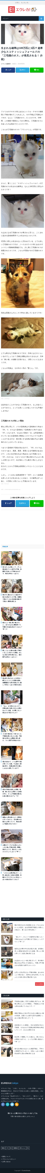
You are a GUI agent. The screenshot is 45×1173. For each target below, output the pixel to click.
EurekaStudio (26, 1170)
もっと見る (39, 984)
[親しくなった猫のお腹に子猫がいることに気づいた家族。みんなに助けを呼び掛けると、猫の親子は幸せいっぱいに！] (11, 642)
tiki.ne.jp (6, 483)
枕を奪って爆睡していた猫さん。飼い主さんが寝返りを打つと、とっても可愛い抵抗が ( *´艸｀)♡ (29, 1039)
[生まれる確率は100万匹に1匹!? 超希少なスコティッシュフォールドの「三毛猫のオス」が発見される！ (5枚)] (22, 34)
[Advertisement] (24, 89)
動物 (3, 1148)
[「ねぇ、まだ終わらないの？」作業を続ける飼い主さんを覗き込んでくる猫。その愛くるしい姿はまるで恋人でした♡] (11, 697)
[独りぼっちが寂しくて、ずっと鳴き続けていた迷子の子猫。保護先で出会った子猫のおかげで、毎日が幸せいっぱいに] (11, 558)
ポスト (22, 70)
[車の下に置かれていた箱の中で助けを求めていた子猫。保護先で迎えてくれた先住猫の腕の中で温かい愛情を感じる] (11, 586)
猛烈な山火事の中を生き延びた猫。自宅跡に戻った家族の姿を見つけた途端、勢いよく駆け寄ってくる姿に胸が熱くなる (29, 951)
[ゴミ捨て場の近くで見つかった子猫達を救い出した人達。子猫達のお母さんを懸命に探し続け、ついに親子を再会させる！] (11, 725)
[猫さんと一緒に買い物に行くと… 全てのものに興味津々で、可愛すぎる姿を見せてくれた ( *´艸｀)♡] (11, 614)
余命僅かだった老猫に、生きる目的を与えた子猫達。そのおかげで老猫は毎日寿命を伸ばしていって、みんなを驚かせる (29, 1027)
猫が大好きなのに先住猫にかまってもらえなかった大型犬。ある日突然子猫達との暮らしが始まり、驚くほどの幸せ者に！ (29, 927)
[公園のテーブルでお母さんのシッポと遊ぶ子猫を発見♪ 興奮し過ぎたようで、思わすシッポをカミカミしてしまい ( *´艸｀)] (11, 836)
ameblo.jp (6, 398)
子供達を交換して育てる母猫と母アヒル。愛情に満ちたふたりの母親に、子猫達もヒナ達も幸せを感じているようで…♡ (29, 1004)
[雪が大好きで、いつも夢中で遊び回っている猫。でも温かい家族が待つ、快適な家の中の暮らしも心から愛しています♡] (11, 753)
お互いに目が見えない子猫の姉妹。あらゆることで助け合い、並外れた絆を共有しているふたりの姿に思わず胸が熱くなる (29, 974)
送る (37, 70)
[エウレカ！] (22, 9)
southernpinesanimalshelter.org (12, 489)
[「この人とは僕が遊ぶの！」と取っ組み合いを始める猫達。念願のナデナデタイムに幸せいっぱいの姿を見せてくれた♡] (11, 864)
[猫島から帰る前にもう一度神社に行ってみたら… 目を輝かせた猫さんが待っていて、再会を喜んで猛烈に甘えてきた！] (11, 808)
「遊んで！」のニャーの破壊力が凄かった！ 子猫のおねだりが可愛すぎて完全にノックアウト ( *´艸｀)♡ (29, 939)
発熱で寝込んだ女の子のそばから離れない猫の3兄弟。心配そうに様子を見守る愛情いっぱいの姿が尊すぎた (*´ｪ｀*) (29, 1015)
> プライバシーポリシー (8, 1159)
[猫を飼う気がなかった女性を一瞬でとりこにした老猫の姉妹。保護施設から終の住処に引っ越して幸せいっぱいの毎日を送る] (11, 669)
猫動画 (16, 1148)
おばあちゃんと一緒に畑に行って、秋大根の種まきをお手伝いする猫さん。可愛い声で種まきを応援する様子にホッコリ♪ (29, 963)
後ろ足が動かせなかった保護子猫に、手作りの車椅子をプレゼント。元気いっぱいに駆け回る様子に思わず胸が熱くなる (29, 1051)
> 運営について (5, 1156)
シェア (8, 70)
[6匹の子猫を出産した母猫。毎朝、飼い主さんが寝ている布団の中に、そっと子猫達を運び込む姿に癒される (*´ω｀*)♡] (11, 781)
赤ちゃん (22, 1148)
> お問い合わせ (5, 1161)
